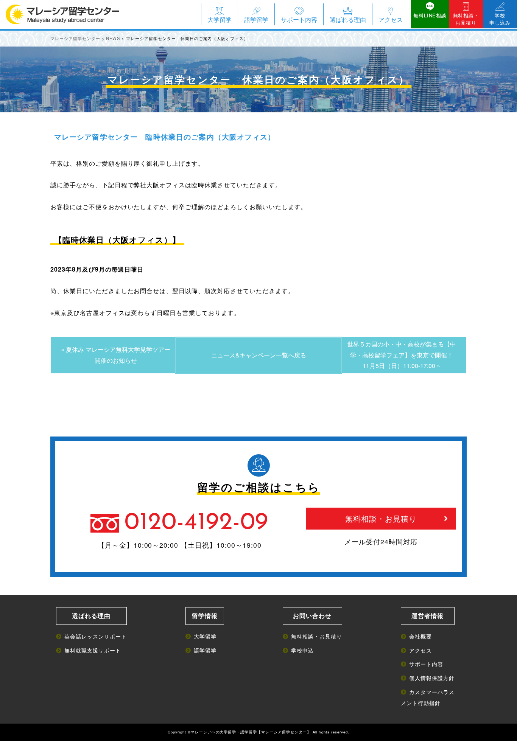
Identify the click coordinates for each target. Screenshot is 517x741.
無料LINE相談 (429, 15)
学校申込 (302, 650)
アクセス (390, 19)
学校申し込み (499, 19)
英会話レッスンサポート (95, 636)
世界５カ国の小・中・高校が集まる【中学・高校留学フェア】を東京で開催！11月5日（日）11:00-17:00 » (401, 355)
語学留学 (256, 19)
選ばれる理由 (348, 19)
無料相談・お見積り (466, 19)
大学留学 (219, 19)
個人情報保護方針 (432, 678)
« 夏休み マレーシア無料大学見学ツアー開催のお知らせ (115, 355)
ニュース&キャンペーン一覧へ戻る (258, 355)
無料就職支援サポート (92, 650)
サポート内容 (299, 19)
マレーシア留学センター (284, 732)
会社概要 (420, 636)
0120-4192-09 (197, 523)
